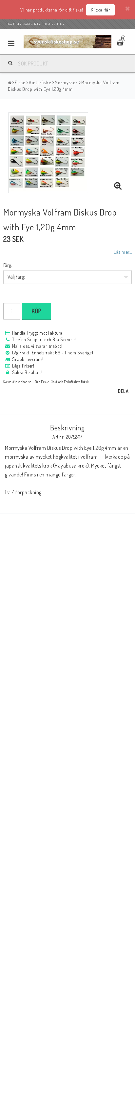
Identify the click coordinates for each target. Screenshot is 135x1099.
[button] (118, 186)
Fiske (20, 82)
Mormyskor (66, 82)
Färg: (7, 265)
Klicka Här (100, 10)
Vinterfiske (40, 82)
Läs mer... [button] (123, 252)
